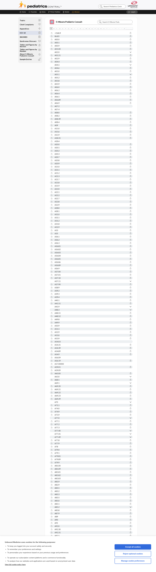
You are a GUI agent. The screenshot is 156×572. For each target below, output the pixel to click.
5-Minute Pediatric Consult (69, 22)
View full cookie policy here (15, 565)
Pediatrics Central (48, 5)
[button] (76, 12)
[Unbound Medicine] (133, 4)
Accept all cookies (133, 547)
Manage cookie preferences (133, 561)
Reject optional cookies (133, 554)
